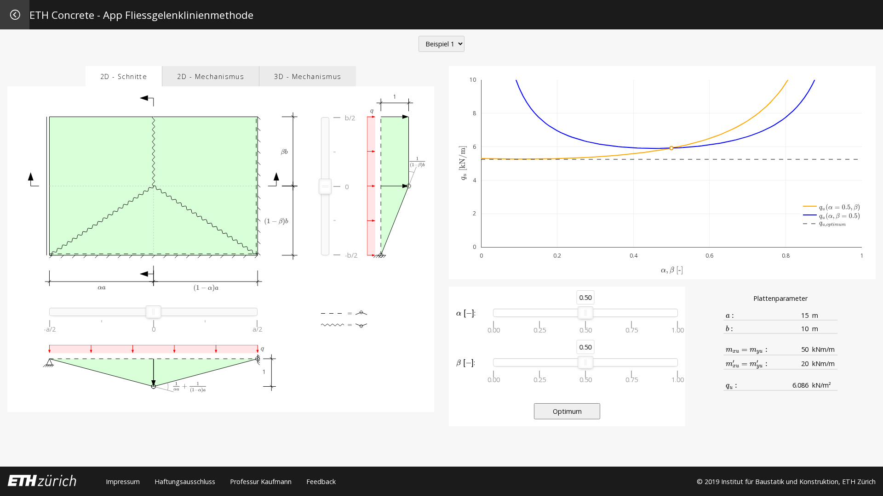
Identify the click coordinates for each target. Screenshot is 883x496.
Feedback (321, 481)
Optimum (567, 411)
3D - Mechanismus (307, 76)
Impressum (123, 481)
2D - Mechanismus (210, 76)
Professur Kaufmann (261, 481)
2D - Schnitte (124, 76)
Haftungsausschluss (185, 481)
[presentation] (465, 313)
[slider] (325, 186)
